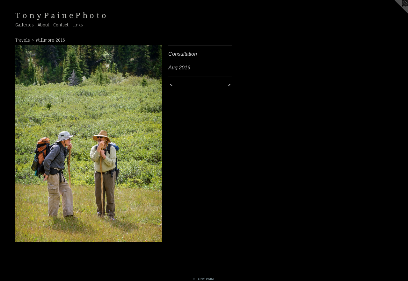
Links (77, 25)
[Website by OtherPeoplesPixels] (395, 12)
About (43, 25)
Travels (22, 40)
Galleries (24, 25)
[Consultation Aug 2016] (88, 143)
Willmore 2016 (50, 40)
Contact (61, 25)
